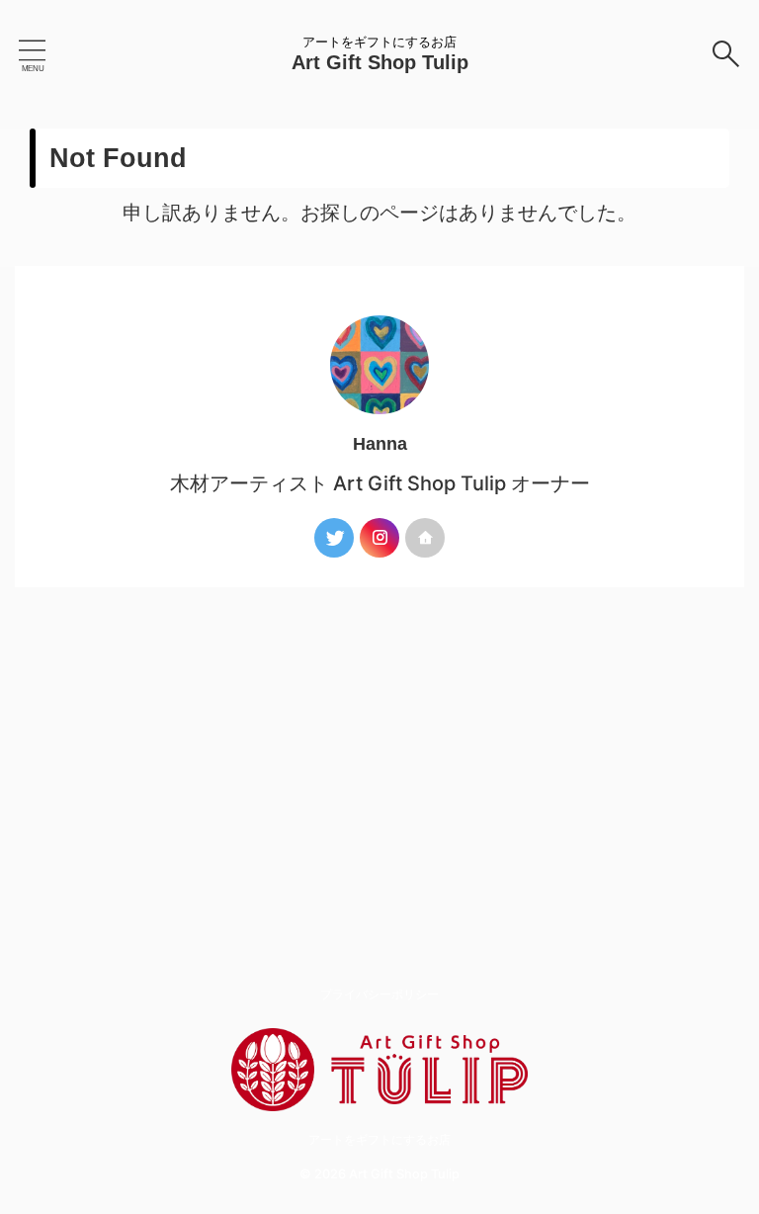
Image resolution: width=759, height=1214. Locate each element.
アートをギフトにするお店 (379, 1139)
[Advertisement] (379, 735)
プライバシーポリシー (379, 994)
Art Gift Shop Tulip (380, 62)
